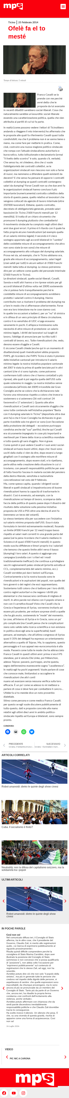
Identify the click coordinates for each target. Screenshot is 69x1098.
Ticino (11, 22)
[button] (63, 6)
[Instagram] (23, 1093)
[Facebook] (4, 1093)
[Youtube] (14, 1093)
